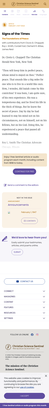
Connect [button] (9, 291)
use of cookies (27, 387)
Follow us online (19, 335)
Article (11, 24)
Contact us (26, 281)
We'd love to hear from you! (29, 237)
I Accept (24, 395)
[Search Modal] (45, 4)
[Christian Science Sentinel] (24, 4)
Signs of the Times (16, 34)
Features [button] (8, 307)
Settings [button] (8, 318)
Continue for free (24, 171)
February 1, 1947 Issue (17, 26)
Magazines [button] (9, 296)
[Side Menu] (4, 4)
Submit (17, 252)
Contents (31, 221)
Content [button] (8, 301)
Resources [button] (9, 312)
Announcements (18, 205)
